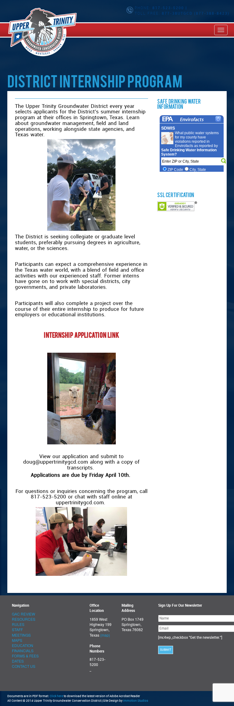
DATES (18, 661)
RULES (18, 624)
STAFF (17, 629)
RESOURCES (23, 619)
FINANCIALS (23, 650)
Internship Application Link (81, 336)
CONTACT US (23, 666)
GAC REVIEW (23, 613)
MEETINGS (21, 635)
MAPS (17, 640)
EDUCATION (22, 645)
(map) (105, 635)
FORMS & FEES (25, 655)
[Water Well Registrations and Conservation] (8, 29)
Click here (56, 696)
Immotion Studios (135, 701)
